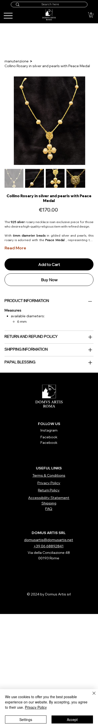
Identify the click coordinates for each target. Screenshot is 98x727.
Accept (72, 719)
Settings (25, 719)
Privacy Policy (36, 707)
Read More (15, 247)
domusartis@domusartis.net (48, 540)
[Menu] (85, 11)
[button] (91, 15)
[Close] (91, 696)
